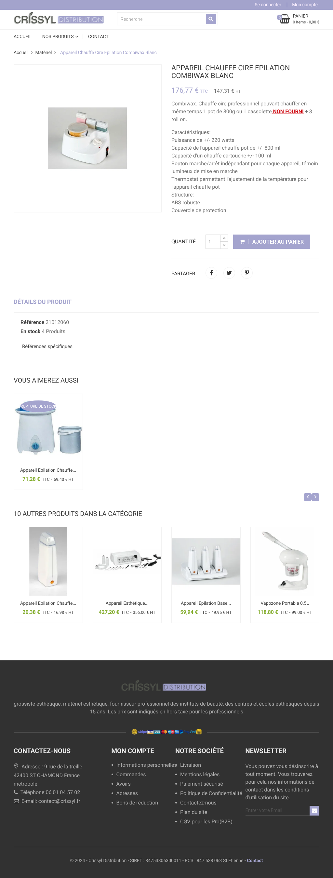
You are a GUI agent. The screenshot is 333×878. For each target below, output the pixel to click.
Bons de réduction (137, 803)
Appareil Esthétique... (127, 603)
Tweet (229, 273)
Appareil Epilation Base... (206, 603)
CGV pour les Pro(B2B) (206, 822)
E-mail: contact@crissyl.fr (50, 801)
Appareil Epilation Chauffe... (48, 470)
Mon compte (133, 751)
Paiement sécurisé (201, 784)
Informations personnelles (144, 765)
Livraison (190, 765)
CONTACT (98, 36)
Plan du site (193, 812)
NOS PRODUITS (58, 36)
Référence (32, 322)
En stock (30, 331)
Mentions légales (200, 774)
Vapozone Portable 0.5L (284, 603)
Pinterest (247, 273)
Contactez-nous (198, 803)
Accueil (23, 36)
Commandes (131, 774)
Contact (255, 860)
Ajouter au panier (277, 242)
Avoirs (123, 784)
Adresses (127, 793)
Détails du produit (43, 302)
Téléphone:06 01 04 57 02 (49, 792)
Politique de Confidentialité (211, 793)
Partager (211, 273)
